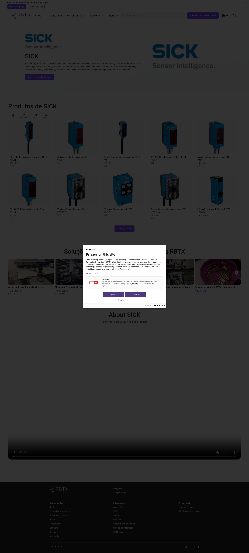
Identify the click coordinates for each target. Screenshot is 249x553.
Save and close (124, 300)
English (89, 249)
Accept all (135, 295)
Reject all (113, 295)
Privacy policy (92, 273)
